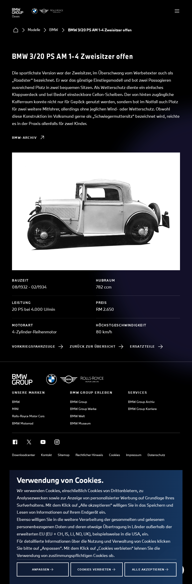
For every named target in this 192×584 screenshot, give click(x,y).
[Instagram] (57, 442)
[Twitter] (29, 442)
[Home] (16, 30)
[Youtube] (43, 442)
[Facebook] (15, 442)
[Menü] (177, 11)
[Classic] (17, 11)
